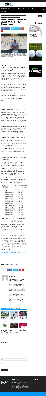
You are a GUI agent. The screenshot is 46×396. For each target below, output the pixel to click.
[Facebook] (32, 383)
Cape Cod (9, 8)
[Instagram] (35, 383)
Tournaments (19, 8)
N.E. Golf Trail (37, 8)
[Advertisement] (31, 4)
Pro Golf (6, 17)
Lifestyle (25, 8)
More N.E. (14, 8)
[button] (43, 9)
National (2, 17)
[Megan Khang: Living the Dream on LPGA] (23, 325)
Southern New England (11, 17)
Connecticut (16, 15)
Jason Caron (12, 264)
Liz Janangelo (18, 264)
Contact (20, 0)
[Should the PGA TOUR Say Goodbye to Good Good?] (23, 314)
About (16, 0)
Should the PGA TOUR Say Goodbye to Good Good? (23, 318)
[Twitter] (38, 383)
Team (24, 0)
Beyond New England (4, 15)
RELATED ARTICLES (5, 308)
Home (13, 0)
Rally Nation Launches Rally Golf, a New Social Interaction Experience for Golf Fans (5, 331)
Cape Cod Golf (6, 264)
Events (20, 15)
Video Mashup (3, 11)
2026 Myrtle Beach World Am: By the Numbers (13, 318)
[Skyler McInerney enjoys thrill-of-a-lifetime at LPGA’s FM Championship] (5, 314)
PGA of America (3, 265)
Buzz (9, 15)
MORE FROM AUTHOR (15, 308)
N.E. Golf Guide (31, 8)
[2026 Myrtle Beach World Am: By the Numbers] (14, 314)
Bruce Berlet (12, 276)
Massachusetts (4, 8)
